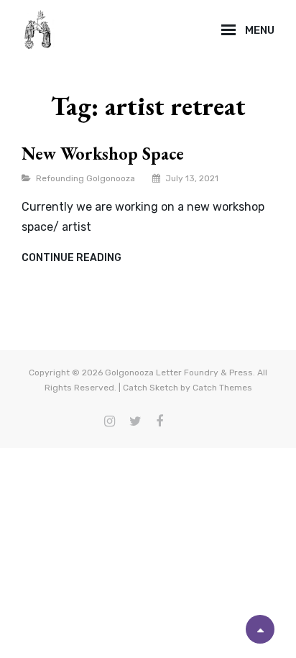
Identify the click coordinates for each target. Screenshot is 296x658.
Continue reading (71, 257)
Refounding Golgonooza (85, 178)
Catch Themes (222, 388)
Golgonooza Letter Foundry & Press (179, 372)
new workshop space (103, 153)
